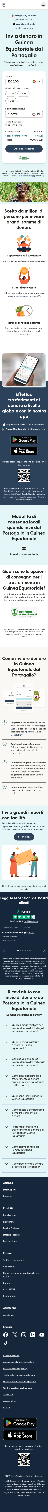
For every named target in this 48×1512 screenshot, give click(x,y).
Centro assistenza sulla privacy (18, 1388)
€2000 (23, 93)
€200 (11, 93)
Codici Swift (9, 1267)
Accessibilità (9, 1401)
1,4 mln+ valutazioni (29, 18)
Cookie (6, 1407)
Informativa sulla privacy (15, 1368)
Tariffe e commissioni (13, 1260)
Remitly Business (11, 1228)
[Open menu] (43, 4)
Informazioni (9, 1190)
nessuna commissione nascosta (23, 296)
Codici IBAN (9, 1289)
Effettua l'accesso (12, 1235)
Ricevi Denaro (10, 1222)
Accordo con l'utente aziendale (18, 1362)
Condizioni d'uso (11, 1356)
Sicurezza (8, 1394)
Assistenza (8, 1315)
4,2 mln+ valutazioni (29, 26)
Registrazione (10, 1241)
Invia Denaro (9, 1215)
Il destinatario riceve (15, 109)
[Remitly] (4, 5)
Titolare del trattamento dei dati (19, 1375)
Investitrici (8, 1196)
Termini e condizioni (25, 176)
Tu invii (8, 76)
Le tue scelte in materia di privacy (19, 1381)
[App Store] (24, 451)
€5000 (11, 101)
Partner (7, 1283)
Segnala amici (10, 1296)
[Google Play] (24, 440)
